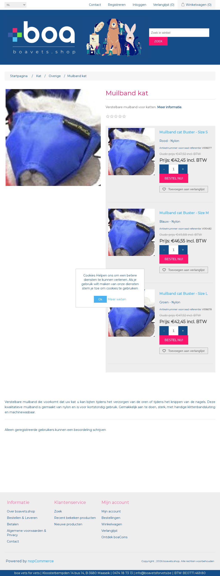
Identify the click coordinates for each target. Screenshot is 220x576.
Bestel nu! (174, 178)
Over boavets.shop (21, 511)
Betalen (13, 524)
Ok (100, 299)
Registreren (117, 5)
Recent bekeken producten (75, 518)
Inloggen (139, 5)
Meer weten (117, 299)
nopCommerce (41, 561)
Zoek (158, 41)
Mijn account (111, 511)
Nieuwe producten (68, 524)
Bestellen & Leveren (22, 518)
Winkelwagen (111, 524)
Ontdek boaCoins (114, 537)
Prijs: (164, 160)
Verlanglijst (109, 531)
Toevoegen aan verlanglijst (186, 189)
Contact (95, 5)
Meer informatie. (169, 107)
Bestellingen (110, 518)
